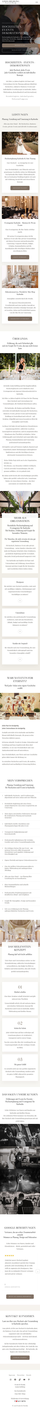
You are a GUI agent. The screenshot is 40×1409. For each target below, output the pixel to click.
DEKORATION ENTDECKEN (20, 319)
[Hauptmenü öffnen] (36, 2)
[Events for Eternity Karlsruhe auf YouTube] (24, 1380)
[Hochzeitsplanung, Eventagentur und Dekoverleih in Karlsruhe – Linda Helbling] (10, 2)
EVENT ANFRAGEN (20, 257)
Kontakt (28, 1375)
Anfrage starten (20, 1357)
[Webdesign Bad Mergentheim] (20, 1401)
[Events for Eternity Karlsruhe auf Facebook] (15, 1380)
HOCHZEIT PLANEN (20, 45)
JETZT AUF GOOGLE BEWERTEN (20, 1296)
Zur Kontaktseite (20, 1391)
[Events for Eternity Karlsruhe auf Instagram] (11, 1380)
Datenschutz (20, 1375)
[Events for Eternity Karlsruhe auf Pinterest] (29, 1380)
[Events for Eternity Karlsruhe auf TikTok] (20, 1380)
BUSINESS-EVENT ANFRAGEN (20, 50)
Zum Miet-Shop (20, 1394)
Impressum (12, 1375)
